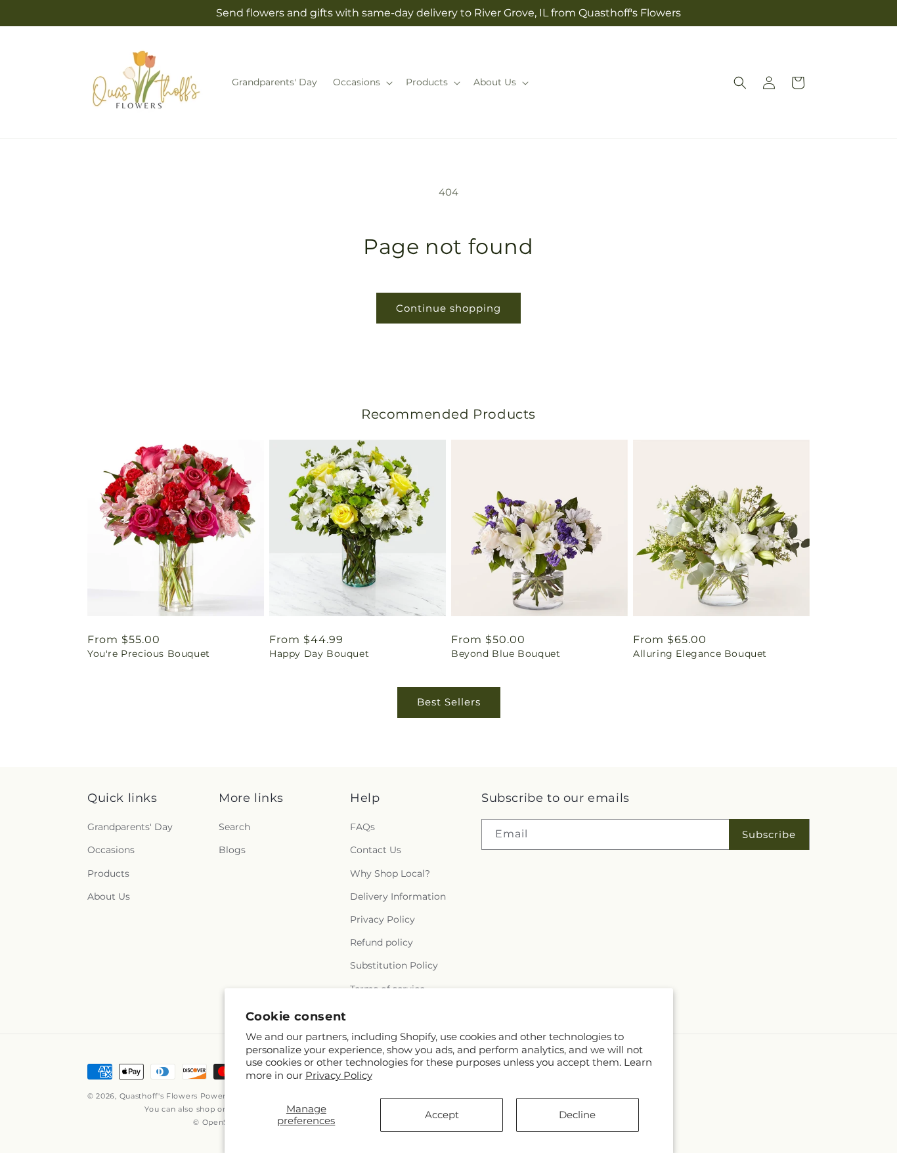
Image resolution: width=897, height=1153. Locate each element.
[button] (361, 82)
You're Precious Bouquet (148, 654)
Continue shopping (448, 308)
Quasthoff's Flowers (159, 1096)
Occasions (111, 850)
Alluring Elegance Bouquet (700, 654)
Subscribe (769, 834)
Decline (577, 1114)
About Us (108, 896)
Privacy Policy (338, 1075)
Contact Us (375, 850)
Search (234, 827)
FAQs (362, 827)
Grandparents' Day (130, 827)
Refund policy (381, 942)
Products (108, 873)
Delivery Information (398, 896)
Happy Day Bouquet (319, 654)
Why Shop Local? (390, 873)
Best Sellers (449, 702)
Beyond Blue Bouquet (505, 654)
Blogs (232, 850)
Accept (442, 1114)
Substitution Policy (394, 965)
